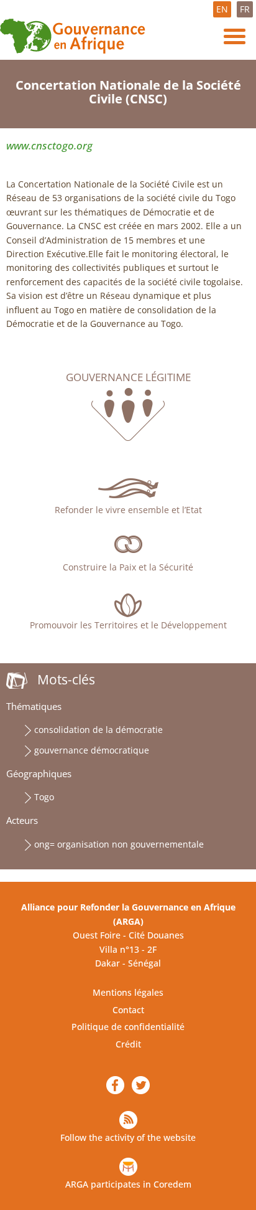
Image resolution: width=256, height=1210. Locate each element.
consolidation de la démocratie (98, 729)
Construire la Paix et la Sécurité (128, 567)
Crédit (128, 1044)
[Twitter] (141, 1085)
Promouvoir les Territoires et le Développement (128, 625)
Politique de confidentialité (128, 1027)
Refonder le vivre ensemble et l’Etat (128, 510)
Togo (44, 797)
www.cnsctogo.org (49, 145)
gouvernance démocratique (91, 750)
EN (222, 9)
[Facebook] (115, 1085)
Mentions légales (128, 992)
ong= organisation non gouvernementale (119, 844)
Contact (128, 1010)
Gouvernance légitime (128, 377)
